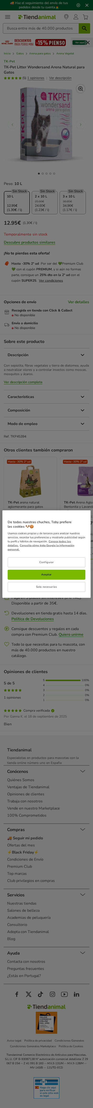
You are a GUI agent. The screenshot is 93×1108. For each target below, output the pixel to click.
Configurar (46, 562)
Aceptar (46, 574)
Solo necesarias (46, 587)
